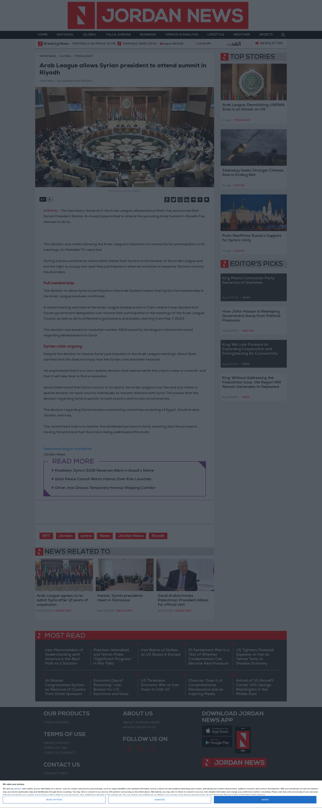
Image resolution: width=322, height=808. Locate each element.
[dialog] (161, 794)
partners (17, 789)
